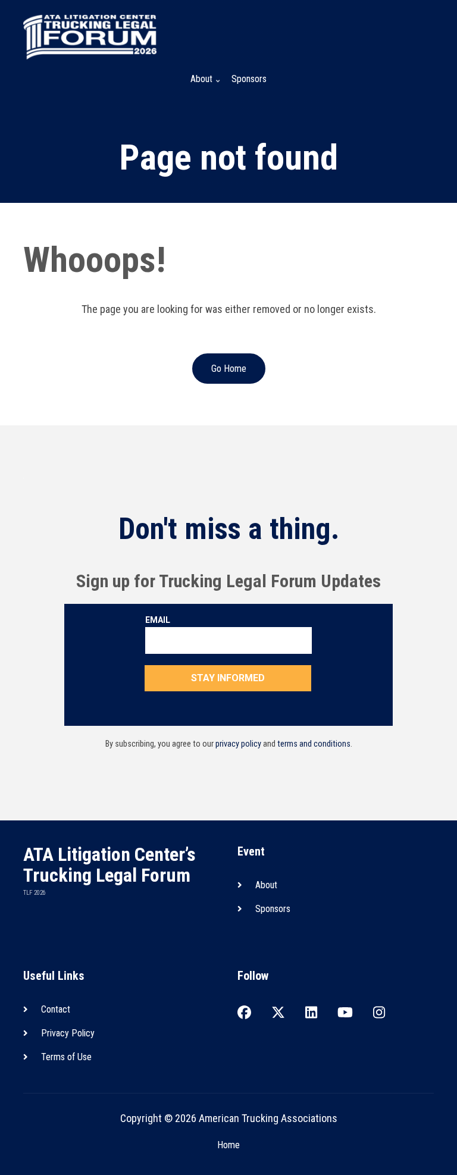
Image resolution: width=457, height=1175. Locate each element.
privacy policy (238, 744)
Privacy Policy (68, 1033)
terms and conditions (313, 744)
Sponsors (249, 78)
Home (228, 1145)
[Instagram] (379, 1013)
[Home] (89, 36)
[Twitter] (278, 1013)
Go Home (228, 368)
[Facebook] (244, 1013)
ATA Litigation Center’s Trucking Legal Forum (109, 865)
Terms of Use (66, 1057)
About (197, 84)
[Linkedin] (311, 1013)
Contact (55, 1009)
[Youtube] (345, 1013)
